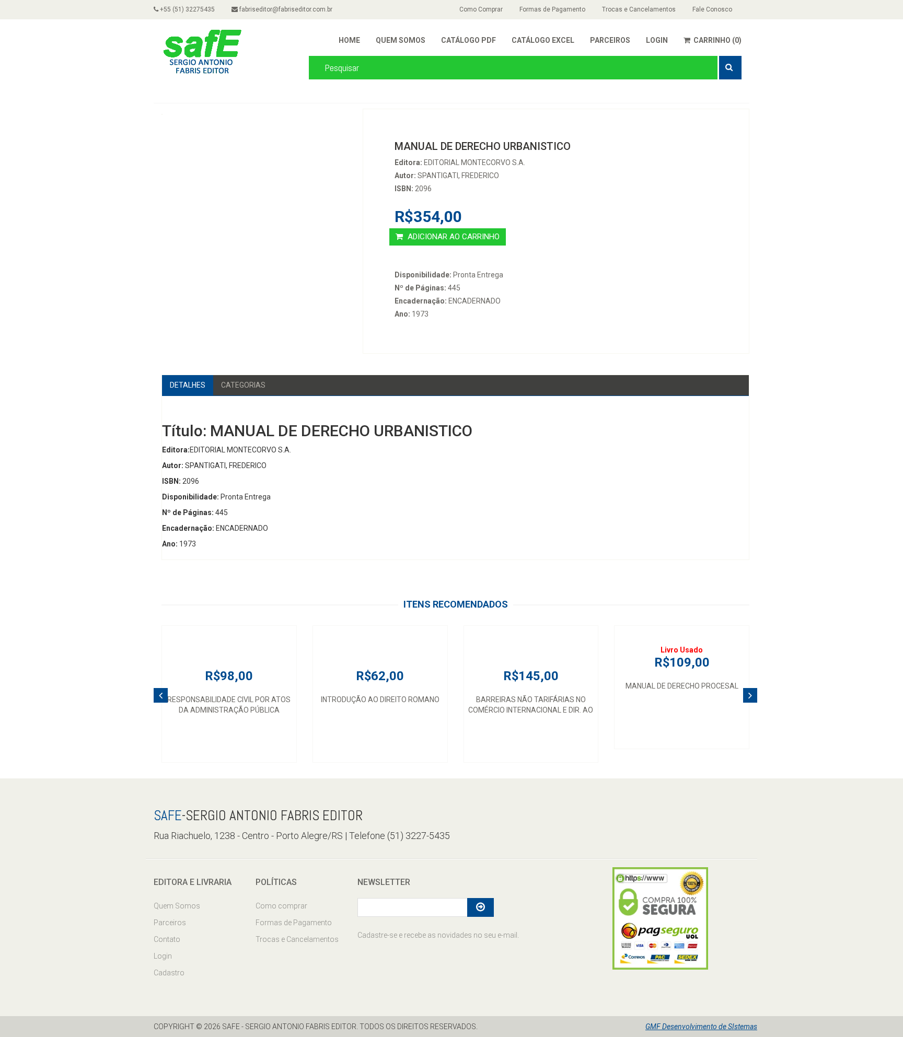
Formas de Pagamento (552, 9)
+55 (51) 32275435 (186, 9)
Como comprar (281, 906)
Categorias (243, 385)
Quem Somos (177, 906)
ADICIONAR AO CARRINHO (453, 236)
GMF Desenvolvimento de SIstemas (701, 1026)
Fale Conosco (712, 9)
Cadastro (169, 973)
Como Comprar (481, 9)
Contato (167, 939)
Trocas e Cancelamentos (639, 9)
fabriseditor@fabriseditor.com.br (285, 9)
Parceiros (170, 922)
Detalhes (187, 385)
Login (163, 956)
